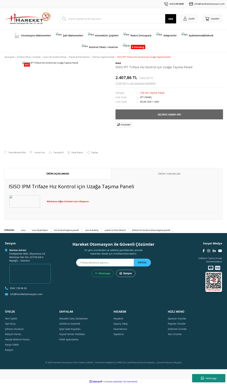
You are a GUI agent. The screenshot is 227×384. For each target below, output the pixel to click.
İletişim (127, 273)
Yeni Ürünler (175, 334)
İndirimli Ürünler (177, 329)
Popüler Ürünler (177, 323)
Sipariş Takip (121, 323)
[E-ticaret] (113, 381)
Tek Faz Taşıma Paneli (152, 92)
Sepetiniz (119, 334)
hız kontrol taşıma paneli (66, 230)
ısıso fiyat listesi (40, 230)
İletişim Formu (13, 334)
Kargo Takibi (12, 344)
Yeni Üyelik (11, 318)
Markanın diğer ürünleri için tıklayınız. (68, 201)
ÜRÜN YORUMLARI (169, 173)
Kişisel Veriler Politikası (72, 334)
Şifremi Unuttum (14, 329)
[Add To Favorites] (15, 152)
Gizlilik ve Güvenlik (69, 323)
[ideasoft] (96, 381)
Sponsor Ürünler (177, 318)
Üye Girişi (10, 323)
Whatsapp (211, 378)
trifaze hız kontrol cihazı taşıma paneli (151, 230)
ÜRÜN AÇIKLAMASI (57, 173)
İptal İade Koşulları (70, 329)
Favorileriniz (120, 329)
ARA (170, 18)
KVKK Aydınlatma (68, 339)
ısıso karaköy (92, 230)
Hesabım (118, 318)
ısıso (23, 230)
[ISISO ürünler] (24, 201)
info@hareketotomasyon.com (209, 3)
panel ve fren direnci (115, 230)
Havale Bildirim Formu (17, 339)
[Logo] (27, 18)
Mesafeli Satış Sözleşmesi (73, 318)
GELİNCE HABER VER (169, 114)
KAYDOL (142, 262)
